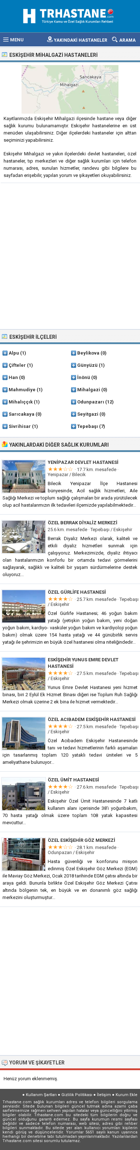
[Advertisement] (70, 255)
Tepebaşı (87, 426)
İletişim (104, 1094)
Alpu (14, 353)
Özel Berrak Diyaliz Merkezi (82, 522)
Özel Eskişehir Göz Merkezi (81, 840)
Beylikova (88, 353)
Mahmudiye (22, 389)
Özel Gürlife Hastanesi (77, 592)
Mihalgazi (88, 389)
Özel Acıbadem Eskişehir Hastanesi (92, 719)
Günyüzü (87, 365)
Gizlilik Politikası (76, 1094)
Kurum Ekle (126, 1094)
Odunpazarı (90, 402)
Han (13, 377)
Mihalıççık (21, 402)
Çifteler (17, 365)
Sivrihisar (20, 426)
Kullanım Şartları (41, 1094)
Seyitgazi (87, 414)
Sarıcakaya (21, 414)
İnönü (83, 377)
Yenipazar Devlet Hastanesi (83, 462)
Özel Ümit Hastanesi (73, 779)
